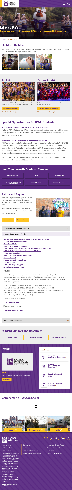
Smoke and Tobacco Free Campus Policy (18, 255)
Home (4, 39)
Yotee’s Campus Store (54, 453)
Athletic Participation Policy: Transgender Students (22, 251)
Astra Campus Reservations (32, 453)
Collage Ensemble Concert (55, 384)
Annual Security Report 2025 (14, 267)
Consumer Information (30, 451)
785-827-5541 (6, 450)
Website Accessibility (54, 448)
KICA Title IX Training (11, 303)
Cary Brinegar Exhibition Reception (56, 357)
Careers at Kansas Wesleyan (56, 445)
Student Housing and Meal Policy (16, 241)
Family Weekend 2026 (55, 375)
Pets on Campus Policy (12, 253)
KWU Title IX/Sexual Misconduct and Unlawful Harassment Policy (27, 248)
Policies (25, 448)
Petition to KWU (10, 262)
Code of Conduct (10, 258)
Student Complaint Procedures (15, 260)
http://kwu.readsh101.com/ (13, 310)
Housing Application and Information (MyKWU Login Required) (26, 239)
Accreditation (51, 451)
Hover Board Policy (10, 244)
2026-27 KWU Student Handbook (15, 246)
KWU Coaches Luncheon (54, 366)
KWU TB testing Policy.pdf (13, 265)
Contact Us (27, 445)
